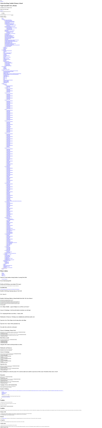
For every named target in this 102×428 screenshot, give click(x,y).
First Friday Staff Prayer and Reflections (10, 33)
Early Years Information (6, 55)
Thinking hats (7, 262)
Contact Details (5, 47)
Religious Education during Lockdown (10, 40)
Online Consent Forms (6, 76)
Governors (5, 56)
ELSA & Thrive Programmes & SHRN (8, 71)
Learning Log (8, 212)
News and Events (4, 66)
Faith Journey (8, 86)
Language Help (7, 257)
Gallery (4, 264)
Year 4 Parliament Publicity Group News (12, 242)
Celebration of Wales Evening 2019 (9, 259)
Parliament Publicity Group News (11, 229)
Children (3, 83)
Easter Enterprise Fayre (8, 38)
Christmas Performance (10, 233)
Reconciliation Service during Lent (9, 35)
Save (7, 427)
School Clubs (5, 78)
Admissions (5, 51)
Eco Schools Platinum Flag (7, 260)
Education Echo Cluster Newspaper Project (10, 253)
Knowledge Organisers (10, 158)
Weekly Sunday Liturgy (7, 69)
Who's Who (5, 48)
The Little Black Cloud (10, 232)
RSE (4, 79)
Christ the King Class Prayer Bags (9, 31)
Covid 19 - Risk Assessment (7, 53)
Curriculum (5, 54)
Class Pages (5, 84)
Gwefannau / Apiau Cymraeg (9, 258)
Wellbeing (8, 146)
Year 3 (6, 109)
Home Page (1, 1)
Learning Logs (8, 165)
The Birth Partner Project (8, 65)
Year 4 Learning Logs (9, 243)
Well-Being (8, 179)
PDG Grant (5, 60)
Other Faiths (6, 39)
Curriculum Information (10, 85)
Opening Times (5, 75)
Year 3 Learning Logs (9, 230)
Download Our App (4, 268)
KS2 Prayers (8, 25)
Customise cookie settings (10, 406)
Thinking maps (7, 263)
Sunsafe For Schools (6, 80)
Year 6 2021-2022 (7, 217)
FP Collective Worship (8, 46)
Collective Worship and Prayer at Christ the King (11, 41)
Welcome (5, 49)
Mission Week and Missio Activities (9, 37)
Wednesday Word (7, 22)
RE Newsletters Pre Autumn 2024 (9, 44)
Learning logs (8, 181)
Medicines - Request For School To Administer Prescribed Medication (12, 73)
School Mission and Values (7, 59)
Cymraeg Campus (7, 255)
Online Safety (5, 77)
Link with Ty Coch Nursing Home (8, 267)
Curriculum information (10, 105)
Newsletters (5, 68)
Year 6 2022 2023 (7, 201)
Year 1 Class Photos (9, 216)
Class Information (9, 126)
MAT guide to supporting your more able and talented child (11, 74)
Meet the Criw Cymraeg (8, 254)
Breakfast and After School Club (8, 52)
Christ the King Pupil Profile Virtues (9, 23)
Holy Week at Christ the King (9, 36)
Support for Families (6, 81)
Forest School (8, 147)
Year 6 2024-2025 (7, 166)
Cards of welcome (7, 63)
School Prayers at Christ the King (9, 24)
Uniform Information (6, 82)
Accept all (5, 406)
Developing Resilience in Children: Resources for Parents (11, 70)
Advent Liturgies (7, 34)
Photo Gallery (8, 87)
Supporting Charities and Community (10, 21)
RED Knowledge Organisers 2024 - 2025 (10, 43)
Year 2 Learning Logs (9, 231)
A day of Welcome (7, 64)
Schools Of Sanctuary (6, 61)
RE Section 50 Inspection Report (8, 50)
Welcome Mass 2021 (9, 28)
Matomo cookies (4, 418)
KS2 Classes (8, 32)
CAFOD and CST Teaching (8, 20)
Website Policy (4, 393)
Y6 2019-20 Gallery (7, 246)
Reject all (2, 406)
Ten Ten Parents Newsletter (8, 45)
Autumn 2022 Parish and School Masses (12, 27)
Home (2, 18)
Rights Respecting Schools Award (8, 265)
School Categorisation (6, 58)
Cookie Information (4, 392)
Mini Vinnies (6, 30)
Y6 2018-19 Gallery (7, 250)
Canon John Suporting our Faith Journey (10, 26)
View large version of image (22, 334)
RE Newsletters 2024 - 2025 (8, 42)
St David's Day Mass (9, 29)
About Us (3, 19)
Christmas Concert (9, 200)
